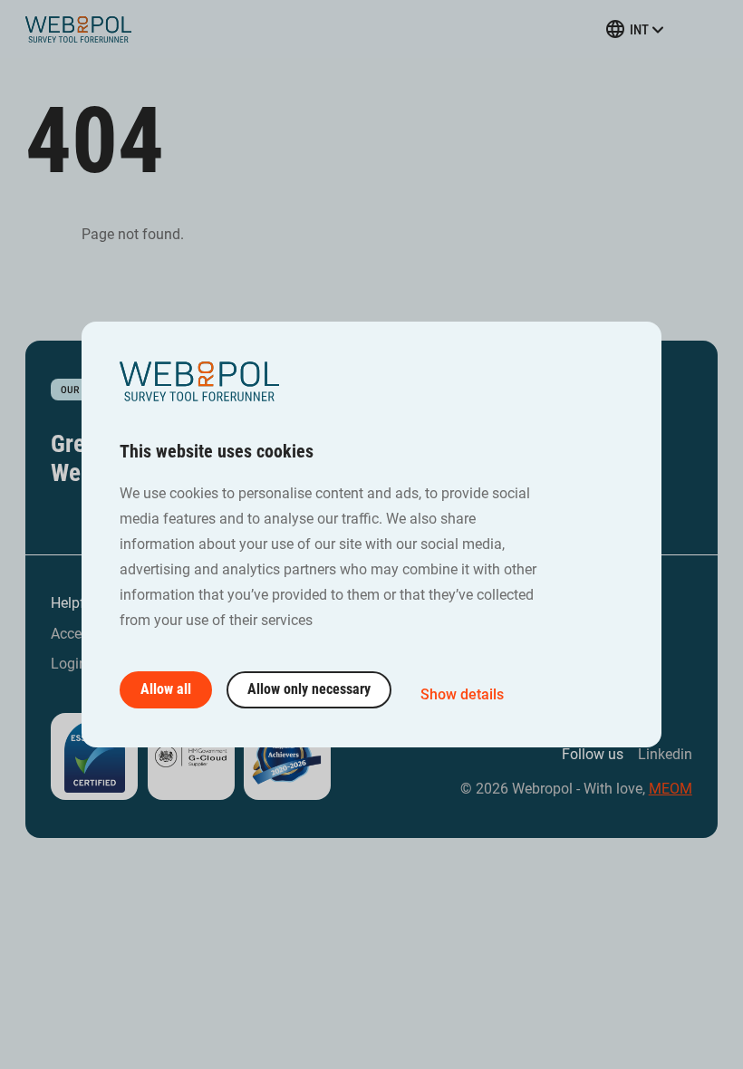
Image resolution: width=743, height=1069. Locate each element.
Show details (462, 694)
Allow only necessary (309, 689)
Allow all (165, 689)
